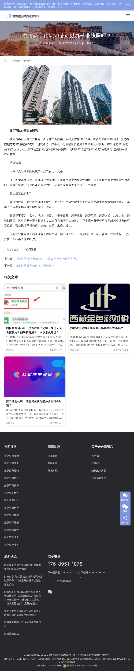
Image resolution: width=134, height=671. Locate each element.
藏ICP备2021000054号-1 (50, 665)
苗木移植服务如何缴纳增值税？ (34, 265)
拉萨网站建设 (11, 529)
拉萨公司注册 (11, 455)
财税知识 (48, 43)
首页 (6, 60)
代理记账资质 (98, 477)
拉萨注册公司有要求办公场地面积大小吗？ (96, 328)
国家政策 (53, 455)
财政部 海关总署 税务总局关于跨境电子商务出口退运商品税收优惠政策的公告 (23, 580)
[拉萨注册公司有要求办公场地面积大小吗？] (99, 304)
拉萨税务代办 (11, 492)
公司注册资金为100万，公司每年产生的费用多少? (46, 258)
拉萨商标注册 (11, 522)
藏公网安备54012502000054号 (81, 665)
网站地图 (106, 655)
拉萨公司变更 (11, 462)
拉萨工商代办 (11, 485)
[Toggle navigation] (128, 16)
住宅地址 (13, 249)
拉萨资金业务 (11, 544)
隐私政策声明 (98, 470)
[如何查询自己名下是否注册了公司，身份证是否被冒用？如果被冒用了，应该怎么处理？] (34, 304)
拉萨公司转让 (11, 477)
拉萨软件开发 (11, 537)
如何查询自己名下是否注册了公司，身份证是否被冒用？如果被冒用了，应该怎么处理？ (34, 330)
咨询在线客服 (64, 580)
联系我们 (96, 462)
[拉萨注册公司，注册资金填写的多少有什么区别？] (34, 376)
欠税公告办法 (11, 633)
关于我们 (96, 455)
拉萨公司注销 (11, 470)
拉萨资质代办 (11, 507)
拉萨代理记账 (11, 500)
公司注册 (31, 249)
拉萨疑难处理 (11, 514)
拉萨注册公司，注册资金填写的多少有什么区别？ (34, 403)
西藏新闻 (53, 462)
